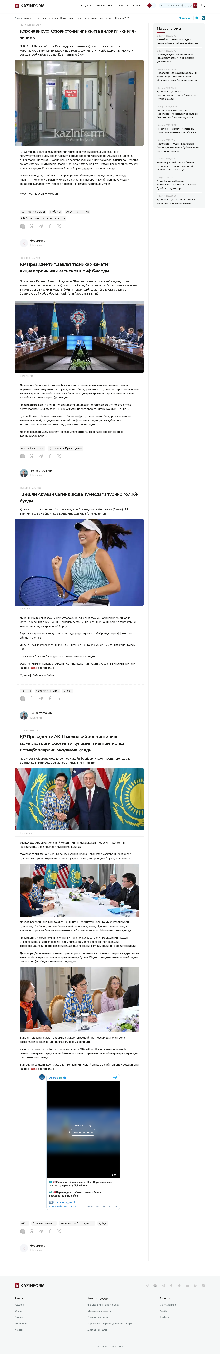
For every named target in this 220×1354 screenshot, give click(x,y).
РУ (172, 5)
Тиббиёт (55, 211)
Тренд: (19, 18)
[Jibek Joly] (186, 18)
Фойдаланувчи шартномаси (103, 1304)
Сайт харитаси (168, 1304)
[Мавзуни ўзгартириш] (151, 5)
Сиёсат (19, 1310)
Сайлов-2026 (122, 18)
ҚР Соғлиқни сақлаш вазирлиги (43, 218)
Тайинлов (41, 18)
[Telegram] (40, 226)
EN (177, 5)
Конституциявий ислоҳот (98, 18)
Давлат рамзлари (97, 1317)
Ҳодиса (53, 18)
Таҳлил (137, 5)
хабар (33, 667)
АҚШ (24, 1223)
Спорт (68, 690)
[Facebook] (50, 226)
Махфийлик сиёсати (99, 1310)
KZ (162, 5)
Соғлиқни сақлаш (33, 211)
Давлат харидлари (98, 1329)
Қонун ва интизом (70, 18)
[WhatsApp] (31, 226)
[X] (59, 226)
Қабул (103, 1223)
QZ (167, 5)
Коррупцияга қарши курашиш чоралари (109, 1323)
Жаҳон (19, 1329)
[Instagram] (22, 226)
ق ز (190, 5)
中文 (183, 5)
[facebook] (171, 1285)
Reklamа (164, 1317)
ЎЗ (195, 5)
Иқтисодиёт (22, 1323)
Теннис (26, 690)
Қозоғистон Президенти (65, 448)
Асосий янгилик (77, 211)
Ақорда (28, 18)
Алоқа (163, 1310)
